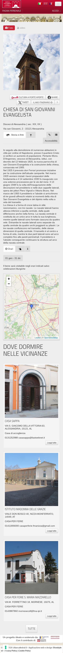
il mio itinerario (41, 102)
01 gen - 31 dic (13, 258)
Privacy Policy (11, 651)
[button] (31, 306)
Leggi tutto (51, 443)
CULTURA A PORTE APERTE (30, 97)
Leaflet (38, 337)
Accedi (55, 10)
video (22, 28)
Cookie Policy (24, 651)
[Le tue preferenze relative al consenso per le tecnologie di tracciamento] (6, 647)
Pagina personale (11, 10)
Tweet (25, 102)
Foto (10, 28)
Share (54, 97)
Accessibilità (51, 140)
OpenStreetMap (51, 337)
